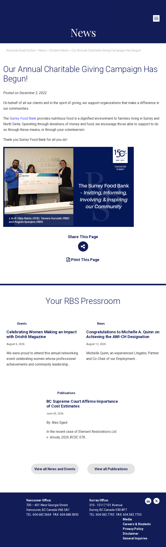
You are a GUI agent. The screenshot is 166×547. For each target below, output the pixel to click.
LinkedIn (148, 501)
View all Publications (111, 469)
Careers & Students (137, 524)
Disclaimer (131, 533)
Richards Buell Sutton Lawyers (82, 12)
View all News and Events (54, 469)
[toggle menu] (156, 18)
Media (127, 519)
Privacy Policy (133, 529)
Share (83, 246)
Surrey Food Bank (23, 118)
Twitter (156, 501)
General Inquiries (135, 538)
